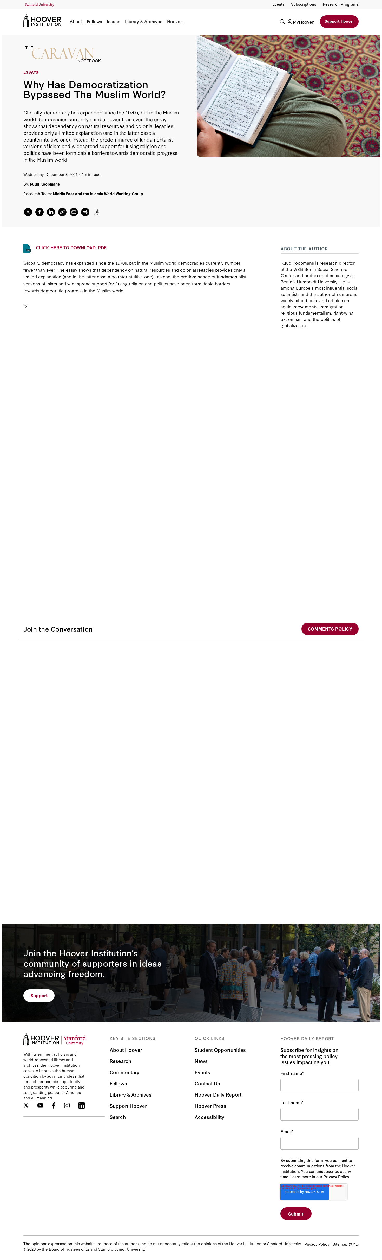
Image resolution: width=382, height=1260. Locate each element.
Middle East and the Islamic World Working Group (98, 193)
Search (118, 1116)
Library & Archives (143, 21)
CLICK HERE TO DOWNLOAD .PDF (71, 247)
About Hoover (126, 1049)
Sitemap (340, 1244)
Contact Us (207, 1083)
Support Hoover (339, 21)
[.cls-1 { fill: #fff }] (62, 212)
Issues (113, 21)
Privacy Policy (317, 1244)
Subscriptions (303, 4)
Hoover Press (210, 1105)
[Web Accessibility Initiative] (39, 4)
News (201, 1060)
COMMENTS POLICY (330, 629)
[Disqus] (191, 704)
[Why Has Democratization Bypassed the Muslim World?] (134, 439)
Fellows (94, 21)
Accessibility (209, 1116)
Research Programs (341, 4)
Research (120, 1060)
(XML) (354, 1244)
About (76, 21)
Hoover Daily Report (218, 1094)
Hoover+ (175, 21)
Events (278, 4)
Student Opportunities (220, 1049)
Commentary (124, 1072)
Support (39, 995)
